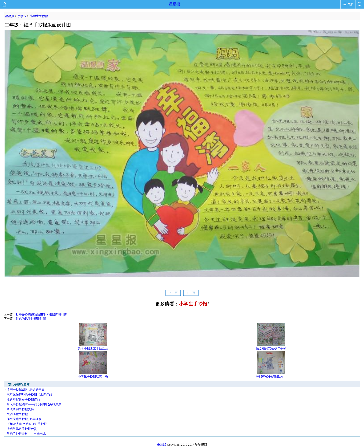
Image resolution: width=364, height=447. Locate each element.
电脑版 (161, 444)
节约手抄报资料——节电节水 (26, 433)
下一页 (190, 293)
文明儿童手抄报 (17, 414)
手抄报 (22, 16)
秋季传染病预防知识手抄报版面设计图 (41, 314)
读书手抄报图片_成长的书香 (26, 389)
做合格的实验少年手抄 (271, 348)
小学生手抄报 (39, 16)
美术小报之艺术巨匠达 (93, 348)
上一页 (173, 293)
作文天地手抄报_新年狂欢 (24, 419)
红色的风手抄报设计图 (31, 318)
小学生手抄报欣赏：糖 (93, 376)
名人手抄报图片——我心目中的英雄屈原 (34, 404)
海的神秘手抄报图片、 (271, 376)
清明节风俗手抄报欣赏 (22, 428)
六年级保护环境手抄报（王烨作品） (31, 394)
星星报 (174, 4)
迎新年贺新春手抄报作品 (23, 399)
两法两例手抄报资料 (20, 409)
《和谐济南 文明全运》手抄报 (27, 424)
